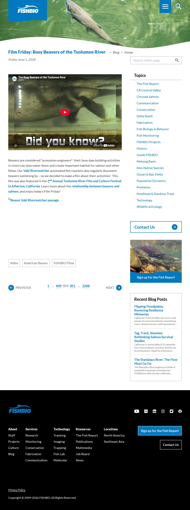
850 (66, 286)
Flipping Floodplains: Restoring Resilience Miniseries (149, 310)
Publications (84, 441)
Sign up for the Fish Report (160, 431)
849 (59, 286)
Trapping (60, 448)
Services (31, 429)
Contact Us (144, 227)
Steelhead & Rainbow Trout (155, 194)
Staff (11, 435)
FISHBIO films (64, 263)
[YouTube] (136, 412)
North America (114, 435)
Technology (144, 200)
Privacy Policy (16, 490)
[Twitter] (171, 412)
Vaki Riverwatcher (36, 171)
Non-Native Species (150, 168)
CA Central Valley (149, 90)
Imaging (59, 441)
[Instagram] (163, 412)
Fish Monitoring (148, 135)
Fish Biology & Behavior (153, 129)
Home (128, 52)
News (79, 460)
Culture (13, 448)
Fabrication (145, 122)
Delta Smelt (145, 116)
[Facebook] (180, 412)
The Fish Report (148, 84)
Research (31, 435)
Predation (143, 187)
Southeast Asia (114, 441)
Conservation (146, 109)
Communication (148, 103)
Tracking (60, 435)
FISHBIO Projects (149, 142)
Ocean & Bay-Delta (150, 174)
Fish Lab (59, 454)
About (12, 429)
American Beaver (36, 263)
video (14, 263)
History (142, 148)
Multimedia (84, 448)
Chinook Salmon (148, 96)
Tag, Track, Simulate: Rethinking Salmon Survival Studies (153, 337)
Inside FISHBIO (147, 155)
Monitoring (33, 441)
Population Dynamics (151, 181)
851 (72, 286)
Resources (83, 429)
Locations (111, 429)
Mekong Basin (146, 161)
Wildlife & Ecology (149, 206)
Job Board (83, 454)
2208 (86, 286)
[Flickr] (146, 412)
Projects (14, 441)
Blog (116, 52)
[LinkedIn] (154, 412)
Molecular (60, 460)
